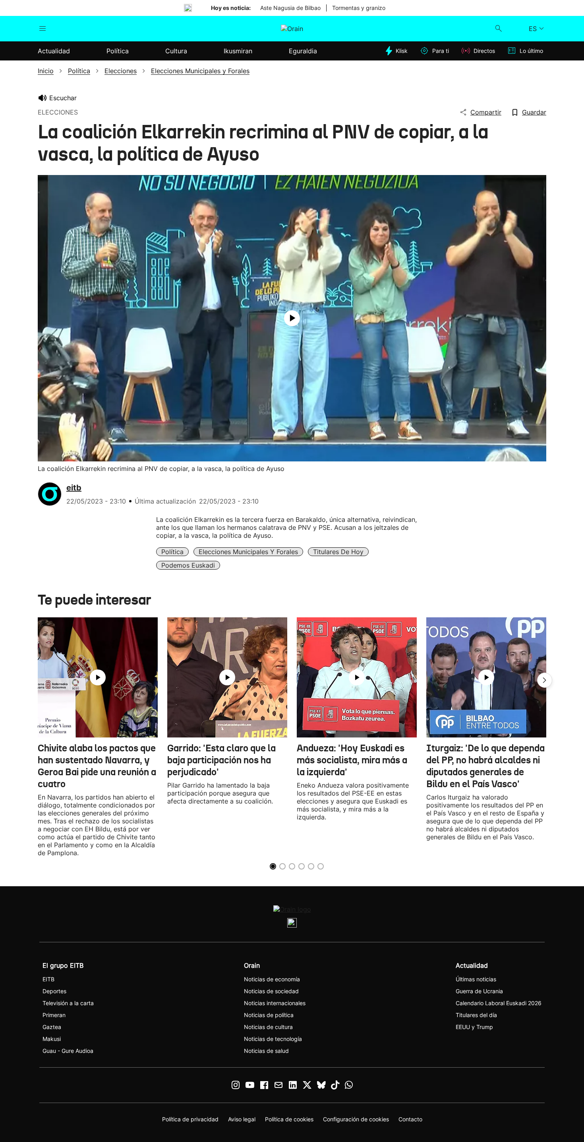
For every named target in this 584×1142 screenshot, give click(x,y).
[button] (544, 680)
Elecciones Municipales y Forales (248, 552)
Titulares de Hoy (338, 552)
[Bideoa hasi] (292, 318)
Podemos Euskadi (188, 565)
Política (172, 552)
